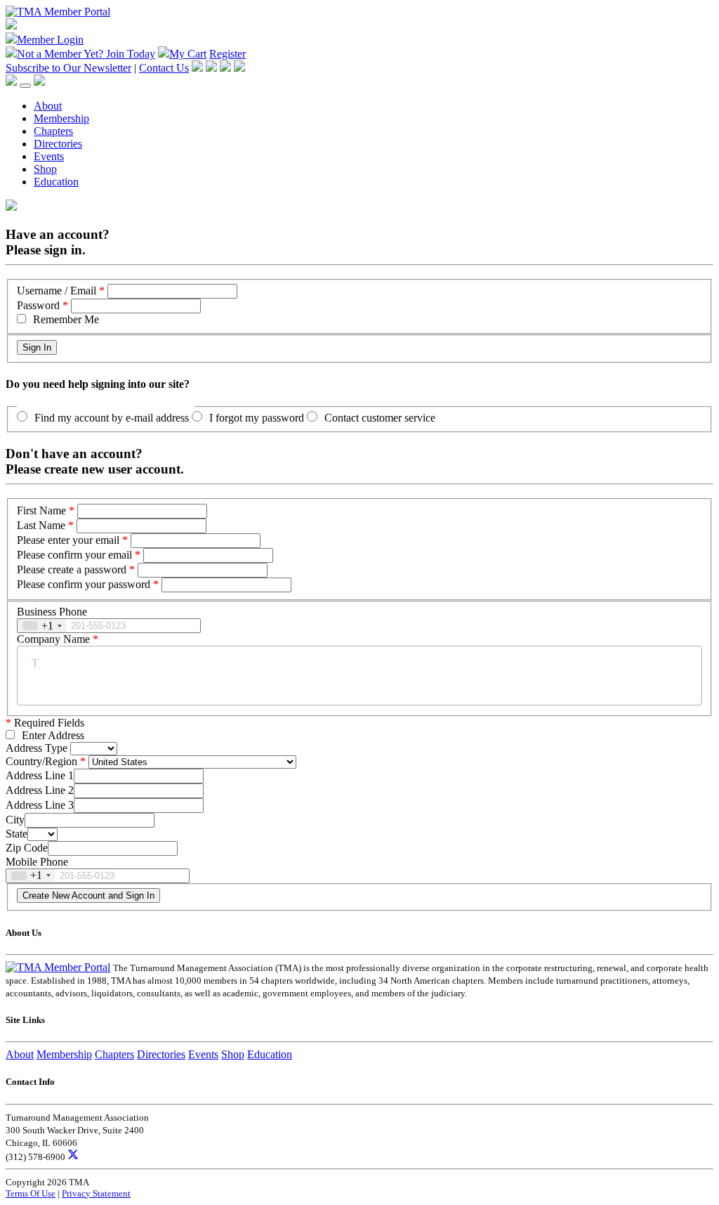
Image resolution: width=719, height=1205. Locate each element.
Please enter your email (68, 540)
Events (49, 156)
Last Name (41, 525)
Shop (45, 169)
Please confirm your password (83, 584)
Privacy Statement (96, 1193)
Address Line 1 (40, 775)
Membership (61, 118)
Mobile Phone (37, 862)
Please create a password (71, 569)
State (16, 834)
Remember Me (66, 319)
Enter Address (53, 735)
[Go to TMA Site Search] (39, 82)
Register (227, 54)
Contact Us (164, 68)
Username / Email (56, 291)
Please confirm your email (74, 555)
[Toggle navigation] (25, 86)
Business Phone (52, 612)
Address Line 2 (40, 790)
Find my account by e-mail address (111, 418)
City (15, 820)
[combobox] (42, 625)
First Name (41, 510)
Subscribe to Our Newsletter (68, 68)
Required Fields (45, 723)
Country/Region (41, 761)
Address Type (36, 748)
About (48, 106)
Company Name (53, 639)
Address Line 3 (40, 805)
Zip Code (27, 848)
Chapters (53, 131)
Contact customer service (379, 418)
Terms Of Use (30, 1193)
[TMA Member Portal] (58, 12)
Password (38, 305)
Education (56, 182)
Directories (58, 144)
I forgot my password (256, 418)
